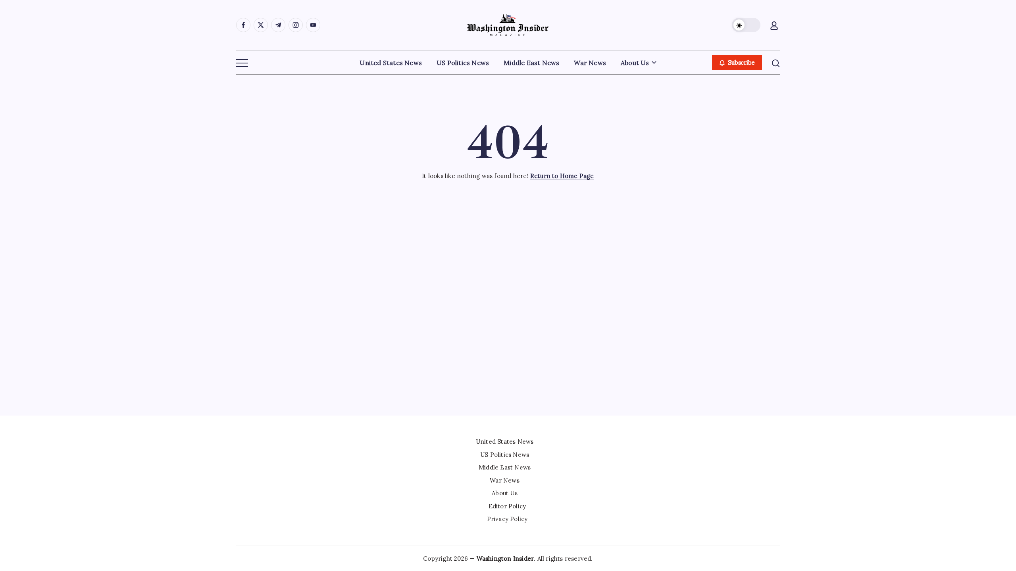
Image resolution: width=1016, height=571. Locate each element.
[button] (746, 25)
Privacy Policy (507, 519)
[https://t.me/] (278, 25)
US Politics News (504, 454)
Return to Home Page (562, 176)
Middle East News (505, 467)
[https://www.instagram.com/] (296, 25)
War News (505, 480)
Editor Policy (507, 506)
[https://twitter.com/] (261, 25)
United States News (505, 441)
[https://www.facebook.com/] (243, 25)
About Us (505, 493)
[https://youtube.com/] (313, 25)
